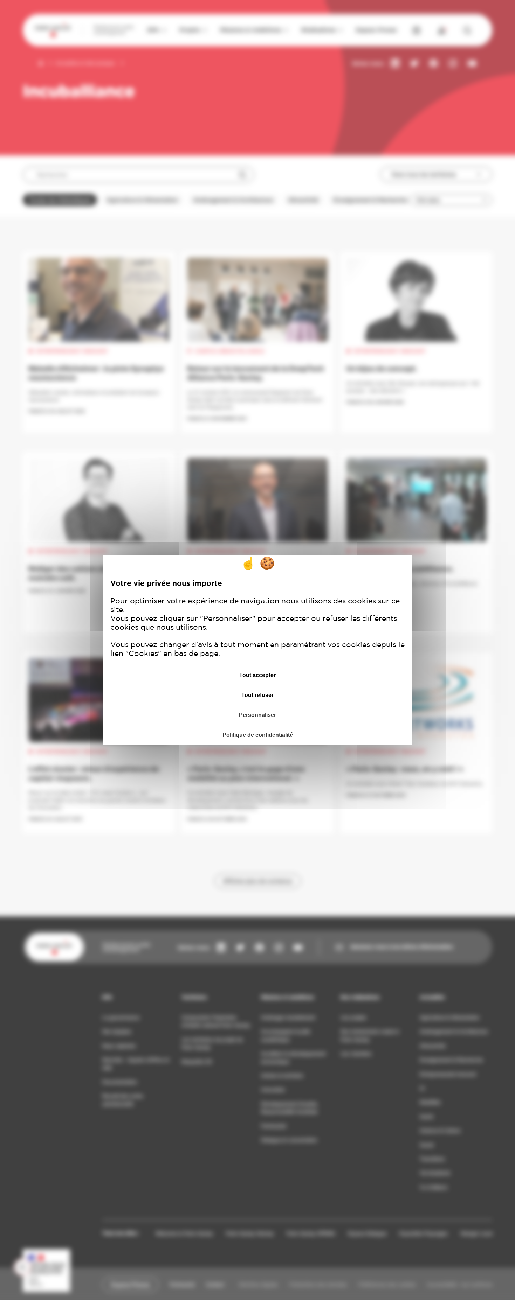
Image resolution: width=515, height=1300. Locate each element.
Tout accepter (257, 675)
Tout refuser (257, 695)
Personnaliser (257, 715)
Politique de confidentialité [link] (257, 735)
